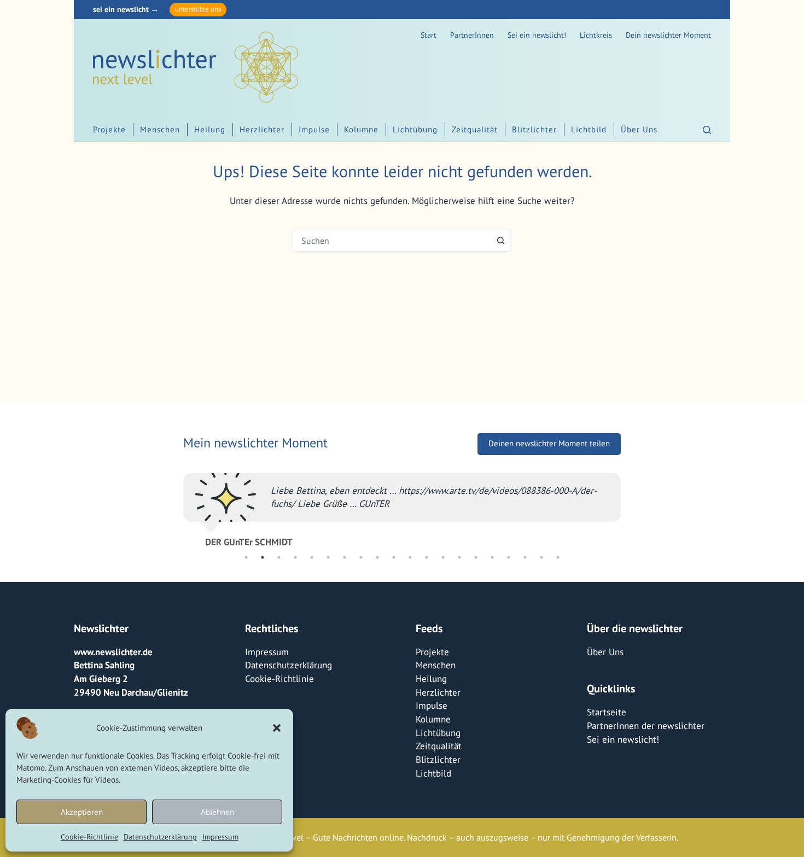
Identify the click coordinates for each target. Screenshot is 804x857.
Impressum (220, 837)
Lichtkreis (596, 35)
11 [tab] (410, 557)
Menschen (160, 129)
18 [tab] (525, 557)
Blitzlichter (534, 129)
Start (428, 35)
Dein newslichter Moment (668, 35)
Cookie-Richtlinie (89, 837)
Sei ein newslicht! (537, 35)
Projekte (109, 129)
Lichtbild (589, 129)
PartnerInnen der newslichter (645, 726)
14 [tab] (459, 557)
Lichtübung (415, 129)
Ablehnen (217, 812)
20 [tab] (557, 557)
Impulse (314, 129)
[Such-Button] (500, 240)
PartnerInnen (472, 35)
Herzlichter (262, 129)
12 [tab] (426, 557)
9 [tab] (377, 557)
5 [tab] (311, 557)
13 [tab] (443, 557)
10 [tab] (393, 557)
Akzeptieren (82, 812)
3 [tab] (278, 557)
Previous (175, 505)
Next (629, 505)
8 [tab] (361, 557)
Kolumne (361, 129)
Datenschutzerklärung (160, 837)
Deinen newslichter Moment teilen (549, 443)
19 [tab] (541, 557)
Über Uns (639, 129)
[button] (276, 727)
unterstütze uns (198, 9)
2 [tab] (262, 557)
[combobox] (391, 241)
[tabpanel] (402, 505)
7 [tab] (344, 557)
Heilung (209, 129)
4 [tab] (295, 557)
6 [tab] (328, 557)
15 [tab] (475, 557)
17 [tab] (508, 557)
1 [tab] (246, 557)
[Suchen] (707, 130)
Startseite (606, 712)
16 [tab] (492, 557)
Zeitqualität (475, 129)
